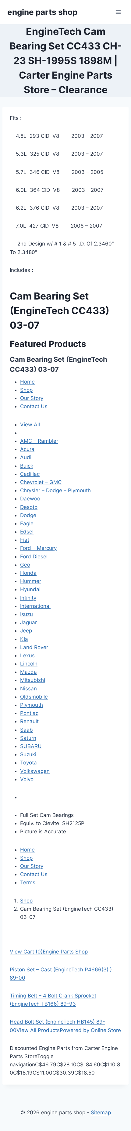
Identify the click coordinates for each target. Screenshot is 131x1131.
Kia (24, 639)
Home (27, 382)
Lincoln (28, 664)
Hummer (30, 581)
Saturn (28, 738)
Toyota (28, 763)
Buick (26, 466)
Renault (29, 721)
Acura (27, 449)
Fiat (24, 540)
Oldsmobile (34, 697)
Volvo (27, 779)
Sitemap (101, 1112)
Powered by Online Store (90, 1030)
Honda (28, 573)
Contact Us (34, 406)
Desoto (28, 507)
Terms (27, 882)
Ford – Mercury (38, 548)
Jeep (26, 631)
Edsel (27, 532)
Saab (26, 730)
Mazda (28, 672)
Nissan (28, 689)
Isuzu (26, 614)
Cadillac (30, 474)
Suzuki (28, 754)
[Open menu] (118, 12)
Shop (26, 390)
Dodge (28, 515)
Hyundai (30, 589)
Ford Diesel (34, 557)
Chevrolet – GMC (41, 482)
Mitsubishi (32, 680)
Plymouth (31, 705)
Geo (25, 565)
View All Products (38, 1030)
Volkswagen (35, 771)
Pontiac (29, 713)
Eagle (27, 523)
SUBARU (31, 746)
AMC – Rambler (39, 441)
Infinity (28, 598)
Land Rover (34, 647)
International (35, 606)
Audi (25, 457)
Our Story (31, 398)
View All (30, 425)
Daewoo (30, 499)
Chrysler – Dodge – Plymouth (55, 490)
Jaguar (28, 622)
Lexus (27, 655)
